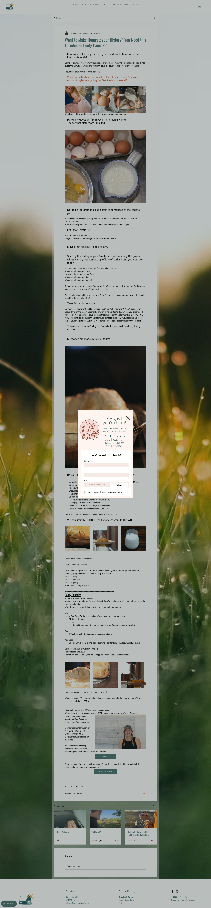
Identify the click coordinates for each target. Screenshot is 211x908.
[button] (128, 418)
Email (86, 481)
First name (88, 461)
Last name (87, 471)
